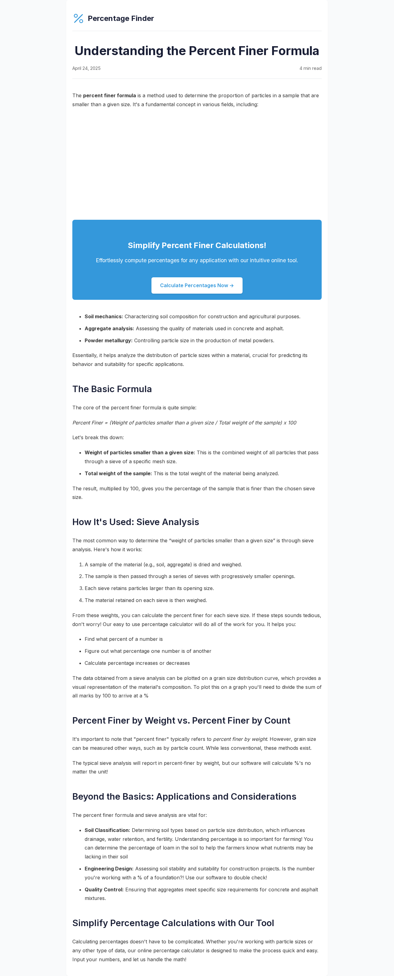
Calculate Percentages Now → (197, 285)
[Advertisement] (197, 164)
